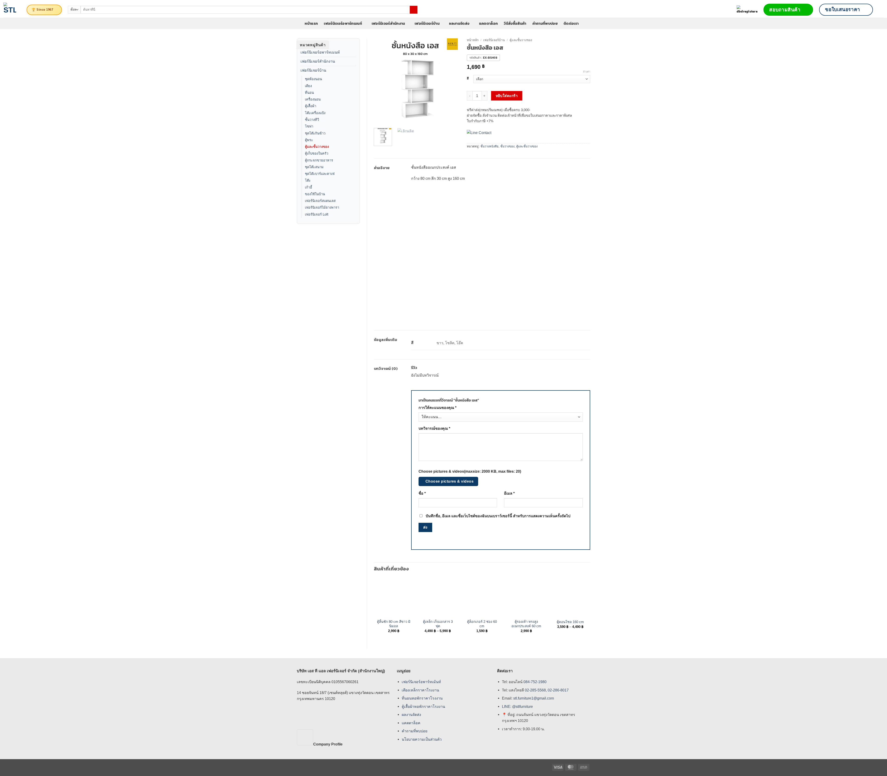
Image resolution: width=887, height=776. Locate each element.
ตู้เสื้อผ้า (310, 106)
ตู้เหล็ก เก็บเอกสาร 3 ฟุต (438, 624)
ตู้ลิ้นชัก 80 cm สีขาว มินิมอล (393, 624)
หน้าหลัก (473, 40)
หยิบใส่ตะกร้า (507, 96)
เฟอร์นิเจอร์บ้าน (427, 23)
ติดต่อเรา (571, 23)
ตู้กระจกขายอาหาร (319, 160)
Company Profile (328, 744)
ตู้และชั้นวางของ (317, 147)
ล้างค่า (586, 71)
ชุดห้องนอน (313, 79)
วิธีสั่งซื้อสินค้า (515, 23)
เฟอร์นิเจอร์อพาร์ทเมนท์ (343, 23)
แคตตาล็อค (411, 723)
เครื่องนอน (313, 99)
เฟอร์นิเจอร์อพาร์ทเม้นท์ (421, 682)
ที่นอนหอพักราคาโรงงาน (422, 698)
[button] (881, 10)
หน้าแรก (311, 23)
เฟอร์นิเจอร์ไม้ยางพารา (322, 207)
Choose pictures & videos (449, 481)
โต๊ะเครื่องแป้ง (315, 113)
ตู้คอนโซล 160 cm (570, 622)
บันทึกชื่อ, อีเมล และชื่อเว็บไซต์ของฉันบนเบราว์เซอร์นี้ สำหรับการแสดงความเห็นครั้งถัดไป (498, 516)
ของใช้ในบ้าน (315, 194)
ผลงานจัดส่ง (459, 23)
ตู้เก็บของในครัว (316, 153)
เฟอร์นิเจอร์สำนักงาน (388, 23)
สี (468, 78)
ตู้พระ (309, 140)
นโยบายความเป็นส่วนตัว (422, 739)
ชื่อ (422, 493)
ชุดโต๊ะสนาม (314, 167)
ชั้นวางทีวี (312, 120)
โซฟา (309, 126)
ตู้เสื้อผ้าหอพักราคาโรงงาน (423, 706)
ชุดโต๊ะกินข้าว (315, 133)
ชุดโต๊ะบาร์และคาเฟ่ (319, 174)
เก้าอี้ (308, 187)
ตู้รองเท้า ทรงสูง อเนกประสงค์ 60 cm (526, 624)
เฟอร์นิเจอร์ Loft (316, 214)
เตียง (308, 86)
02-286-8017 (558, 690)
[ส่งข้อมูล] (413, 10)
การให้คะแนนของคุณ (437, 408)
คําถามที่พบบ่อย (414, 731)
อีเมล (509, 493)
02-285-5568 (535, 690)
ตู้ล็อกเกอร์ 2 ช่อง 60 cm (482, 624)
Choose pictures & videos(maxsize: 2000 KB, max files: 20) (470, 471)
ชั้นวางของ (507, 146)
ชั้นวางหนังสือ (489, 146)
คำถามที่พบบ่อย (545, 23)
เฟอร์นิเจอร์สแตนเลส (320, 201)
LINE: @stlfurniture (517, 706)
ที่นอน (309, 92)
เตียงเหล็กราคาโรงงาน (420, 690)
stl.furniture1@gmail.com (533, 698)
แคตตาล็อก (488, 23)
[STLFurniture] (9, 9)
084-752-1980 (535, 682)
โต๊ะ (308, 180)
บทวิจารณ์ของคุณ (434, 428)
